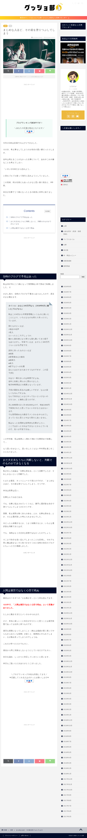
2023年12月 (67, 458)
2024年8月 (67, 415)
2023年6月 (67, 490)
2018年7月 (67, 741)
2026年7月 (67, 292)
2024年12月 (67, 393)
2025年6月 (67, 361)
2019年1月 (67, 715)
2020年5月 (67, 650)
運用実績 (66, 266)
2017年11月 (67, 784)
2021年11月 (67, 565)
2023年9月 (67, 474)
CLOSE (47, 211)
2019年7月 (67, 683)
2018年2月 (67, 768)
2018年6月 (67, 747)
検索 (62, 274)
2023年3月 (67, 506)
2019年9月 (67, 677)
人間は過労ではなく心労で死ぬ (22, 228)
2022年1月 (67, 554)
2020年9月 (67, 629)
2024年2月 (67, 447)
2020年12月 (67, 613)
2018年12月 (67, 720)
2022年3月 (67, 543)
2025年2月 (67, 383)
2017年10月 (67, 790)
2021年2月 (67, 602)
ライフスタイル (69, 239)
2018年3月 (67, 763)
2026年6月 (67, 297)
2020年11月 (67, 618)
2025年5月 (67, 367)
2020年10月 (67, 624)
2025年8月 (67, 351)
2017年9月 (67, 795)
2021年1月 (67, 608)
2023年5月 (67, 495)
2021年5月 (67, 586)
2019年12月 (67, 661)
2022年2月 (67, 549)
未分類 (65, 250)
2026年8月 (67, 286)
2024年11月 (67, 399)
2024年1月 (67, 452)
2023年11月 (67, 463)
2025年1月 (67, 388)
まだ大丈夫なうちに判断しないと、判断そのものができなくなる (31, 223)
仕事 (5, 26)
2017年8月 (67, 800)
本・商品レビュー (69, 255)
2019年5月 (67, 693)
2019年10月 (67, 672)
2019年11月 (67, 666)
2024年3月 (67, 442)
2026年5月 (67, 302)
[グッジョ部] (43, 14)
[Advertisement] (29, 101)
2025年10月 (67, 340)
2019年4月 (67, 699)
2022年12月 (67, 522)
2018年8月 (67, 736)
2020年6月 (67, 645)
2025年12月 (67, 329)
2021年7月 (67, 581)
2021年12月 (67, 559)
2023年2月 (67, 511)
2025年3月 (67, 377)
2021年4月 (67, 592)
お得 (65, 226)
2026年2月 (67, 319)
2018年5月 (67, 752)
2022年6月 (67, 538)
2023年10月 (67, 468)
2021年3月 (67, 597)
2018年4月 (67, 757)
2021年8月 (67, 575)
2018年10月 (67, 725)
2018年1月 (67, 774)
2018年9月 (67, 731)
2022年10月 (67, 527)
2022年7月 (67, 533)
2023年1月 (67, 517)
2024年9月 (67, 410)
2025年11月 (67, 335)
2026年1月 (67, 324)
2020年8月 (67, 634)
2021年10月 (67, 570)
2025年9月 (67, 345)
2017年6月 (67, 811)
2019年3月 (67, 704)
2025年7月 (67, 356)
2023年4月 (67, 501)
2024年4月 (67, 436)
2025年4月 (67, 372)
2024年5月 (67, 431)
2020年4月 (67, 656)
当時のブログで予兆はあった (22, 217)
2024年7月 (67, 420)
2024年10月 (67, 404)
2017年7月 (67, 806)
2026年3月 (67, 313)
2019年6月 (67, 688)
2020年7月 (67, 640)
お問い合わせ (25, 835)
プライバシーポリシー (11, 835)
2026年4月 (67, 308)
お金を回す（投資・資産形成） (72, 233)
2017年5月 (67, 816)
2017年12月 (67, 779)
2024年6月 (67, 426)
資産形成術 (67, 261)
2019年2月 (67, 709)
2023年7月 (67, 484)
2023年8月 (67, 479)
